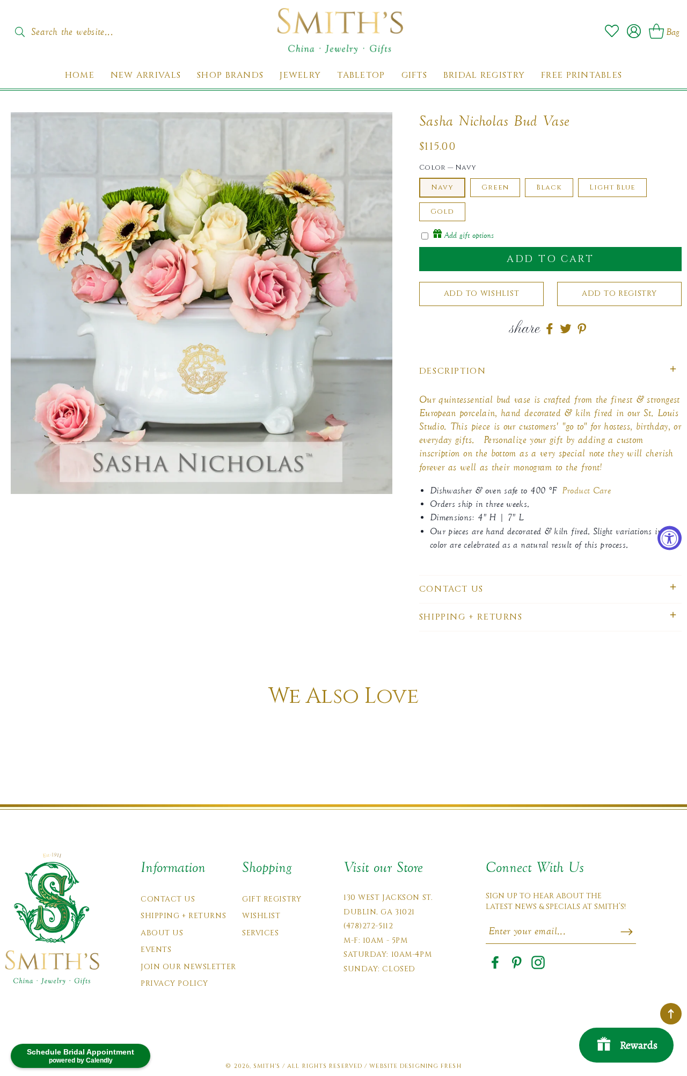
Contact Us (168, 899)
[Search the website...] (19, 31)
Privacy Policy (174, 983)
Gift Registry (271, 899)
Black (549, 187)
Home (79, 75)
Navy (442, 187)
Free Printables (581, 75)
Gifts (414, 75)
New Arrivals (146, 75)
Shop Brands (230, 75)
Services (260, 933)
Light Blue (612, 187)
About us (162, 933)
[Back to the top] (671, 1013)
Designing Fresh (431, 1066)
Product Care (586, 490)
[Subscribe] (626, 932)
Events (156, 949)
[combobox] (83, 28)
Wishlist (261, 916)
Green (495, 187)
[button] (550, 371)
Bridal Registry (484, 75)
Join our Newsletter (188, 967)
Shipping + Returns (183, 916)
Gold (442, 211)
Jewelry (300, 75)
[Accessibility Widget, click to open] (669, 538)
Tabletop (361, 75)
